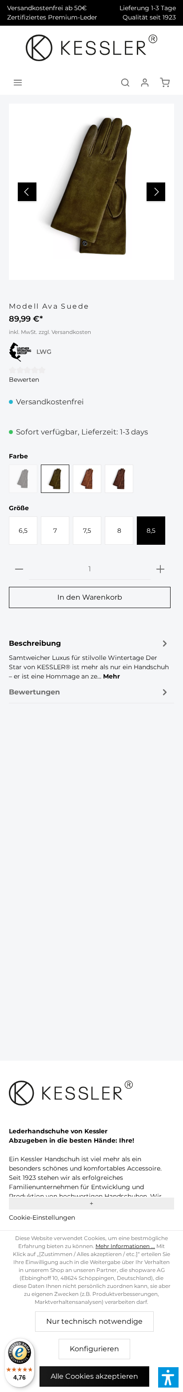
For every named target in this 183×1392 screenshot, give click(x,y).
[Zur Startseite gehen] (92, 48)
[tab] (89, 659)
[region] (91, 192)
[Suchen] (125, 82)
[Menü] (18, 82)
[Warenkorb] (164, 82)
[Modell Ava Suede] (91, 185)
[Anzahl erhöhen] (160, 569)
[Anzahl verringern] (19, 569)
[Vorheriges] (27, 191)
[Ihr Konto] (145, 82)
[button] (168, 1377)
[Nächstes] (156, 191)
